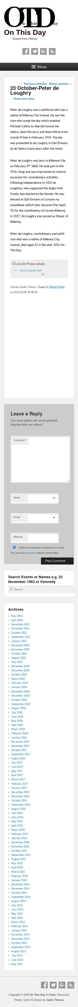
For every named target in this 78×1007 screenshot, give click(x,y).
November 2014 (20, 888)
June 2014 (17, 909)
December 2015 (20, 842)
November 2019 (20, 670)
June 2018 (17, 716)
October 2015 (19, 850)
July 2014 (16, 905)
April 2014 (17, 917)
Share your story (24, 98)
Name (16, 497)
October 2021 (19, 632)
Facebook (25, 51)
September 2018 (20, 704)
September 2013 (20, 947)
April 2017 (17, 775)
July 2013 (16, 955)
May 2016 (17, 821)
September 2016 (20, 804)
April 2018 (17, 724)
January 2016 (19, 838)
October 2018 (19, 699)
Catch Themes (55, 999)
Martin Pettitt (35, 270)
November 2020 (20, 649)
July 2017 (16, 762)
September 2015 (20, 854)
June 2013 (17, 959)
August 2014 (18, 901)
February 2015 (19, 875)
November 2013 (20, 938)
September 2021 (20, 636)
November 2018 (20, 695)
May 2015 (17, 863)
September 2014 (20, 896)
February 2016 (19, 833)
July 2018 (16, 712)
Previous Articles (33, 83)
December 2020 (20, 645)
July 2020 (16, 662)
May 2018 (17, 720)
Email (16, 517)
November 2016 (20, 796)
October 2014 (19, 892)
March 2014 (18, 922)
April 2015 (17, 867)
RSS (52, 51)
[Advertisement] (39, 351)
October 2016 (19, 800)
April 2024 (17, 620)
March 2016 (18, 829)
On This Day (25, 32)
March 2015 (18, 871)
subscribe (30, 553)
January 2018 (19, 737)
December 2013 (20, 934)
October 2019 (19, 674)
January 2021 (19, 641)
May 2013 (17, 964)
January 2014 (19, 930)
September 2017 (20, 754)
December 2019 (20, 666)
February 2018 (19, 733)
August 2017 (18, 758)
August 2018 (18, 708)
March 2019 (18, 678)
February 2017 (19, 783)
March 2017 (18, 779)
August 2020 (18, 657)
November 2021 (20, 628)
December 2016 (20, 792)
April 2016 (17, 825)
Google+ (43, 51)
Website (18, 536)
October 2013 (19, 942)
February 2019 (19, 682)
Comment (19, 440)
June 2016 (17, 817)
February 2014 (19, 926)
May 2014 (17, 913)
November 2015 (20, 846)
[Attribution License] (43, 274)
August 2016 (18, 808)
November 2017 (20, 745)
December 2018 (20, 691)
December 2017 (20, 741)
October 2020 (19, 653)
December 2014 (20, 884)
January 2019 (19, 687)
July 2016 (16, 813)
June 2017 (17, 766)
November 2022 (20, 624)
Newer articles (60, 83)
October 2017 (19, 750)
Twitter (34, 51)
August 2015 (18, 859)
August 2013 (18, 951)
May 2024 (17, 615)
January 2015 (19, 880)
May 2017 (17, 770)
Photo (23, 270)
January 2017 (19, 787)
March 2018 (18, 729)
